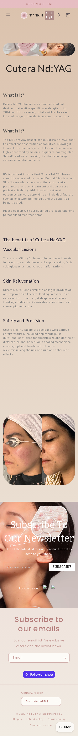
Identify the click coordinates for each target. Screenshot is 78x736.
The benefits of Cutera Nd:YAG (34, 239)
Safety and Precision (23, 320)
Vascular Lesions (20, 249)
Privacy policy (57, 719)
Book (49, 15)
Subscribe (61, 567)
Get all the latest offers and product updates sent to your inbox (39, 551)
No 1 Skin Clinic (36, 713)
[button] (8, 15)
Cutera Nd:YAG (39, 68)
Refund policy (35, 719)
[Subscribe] (64, 658)
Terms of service (41, 725)
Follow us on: (29, 588)
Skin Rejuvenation (21, 280)
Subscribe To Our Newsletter (39, 531)
